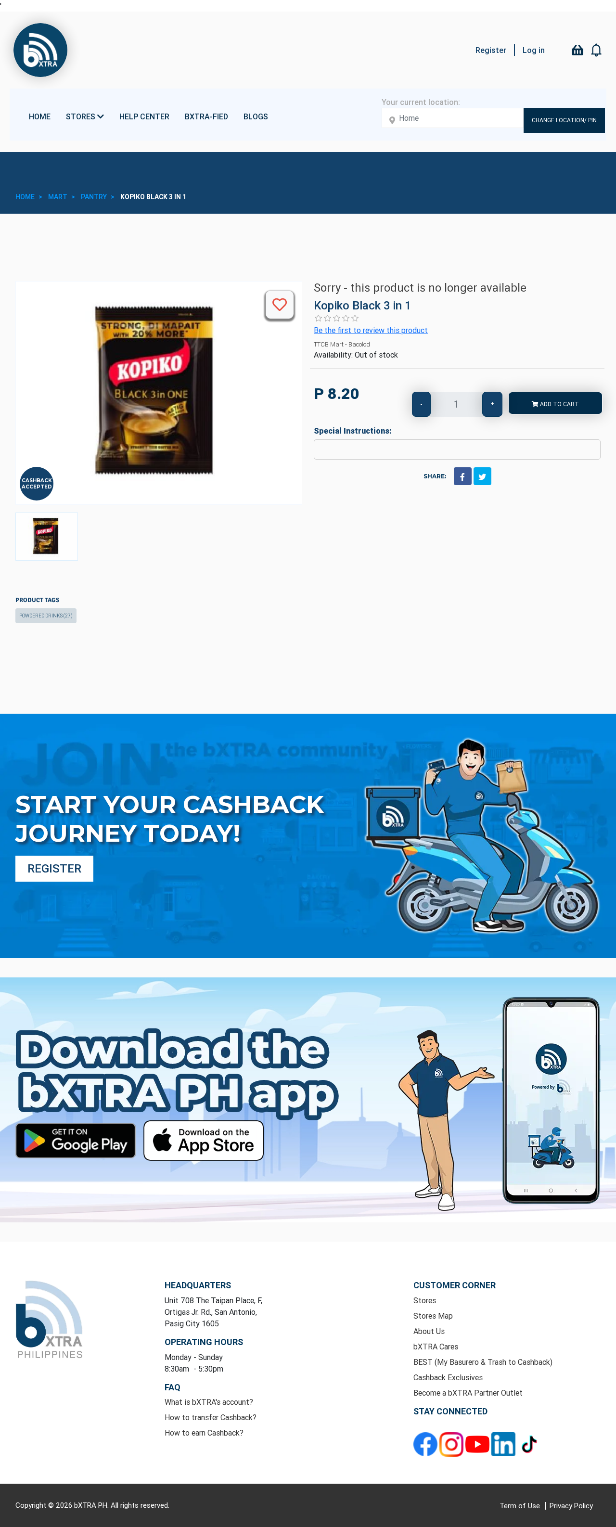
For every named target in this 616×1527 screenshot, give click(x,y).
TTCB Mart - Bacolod (342, 344)
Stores (424, 1300)
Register (490, 50)
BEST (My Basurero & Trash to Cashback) (482, 1362)
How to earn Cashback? (204, 1432)
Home (40, 116)
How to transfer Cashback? (211, 1417)
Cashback (37, 480)
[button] (597, 50)
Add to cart (559, 404)
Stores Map (433, 1316)
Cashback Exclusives (448, 1377)
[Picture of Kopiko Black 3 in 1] (46, 537)
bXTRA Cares (435, 1346)
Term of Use (521, 1505)
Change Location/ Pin (564, 120)
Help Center (144, 116)
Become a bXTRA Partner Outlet (468, 1393)
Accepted (37, 487)
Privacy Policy (571, 1505)
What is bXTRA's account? (209, 1402)
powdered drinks (46, 616)
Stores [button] (81, 116)
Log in (534, 50)
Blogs (256, 116)
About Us (429, 1331)
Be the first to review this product (371, 330)
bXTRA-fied (206, 116)
